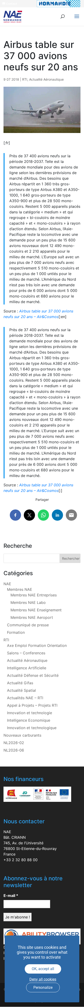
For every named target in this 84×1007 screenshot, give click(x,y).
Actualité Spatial (21, 690)
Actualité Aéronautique (46, 79)
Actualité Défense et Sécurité (33, 675)
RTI (24, 79)
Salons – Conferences (26, 653)
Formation (16, 632)
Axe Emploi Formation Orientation (37, 645)
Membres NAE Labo (28, 602)
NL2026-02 (14, 742)
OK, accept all (43, 969)
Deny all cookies (42, 979)
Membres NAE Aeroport (31, 617)
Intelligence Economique (28, 720)
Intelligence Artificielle (26, 668)
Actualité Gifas (20, 683)
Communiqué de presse (28, 625)
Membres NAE (19, 589)
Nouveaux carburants (22, 735)
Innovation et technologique (31, 727)
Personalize (42, 987)
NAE (7, 583)
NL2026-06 (14, 750)
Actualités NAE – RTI (25, 697)
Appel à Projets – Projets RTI (32, 705)
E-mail (11, 895)
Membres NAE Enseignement (36, 610)
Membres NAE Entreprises (33, 595)
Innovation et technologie (29, 712)
